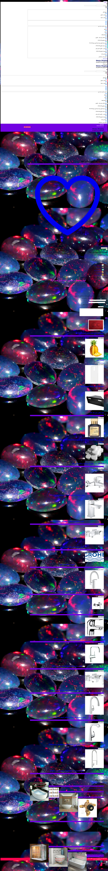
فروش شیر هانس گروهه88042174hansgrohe (95, 257)
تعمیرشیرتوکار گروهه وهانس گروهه (57, 256)
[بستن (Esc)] (103, 863)
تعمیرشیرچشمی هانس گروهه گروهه (45, 256)
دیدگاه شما (105, 316)
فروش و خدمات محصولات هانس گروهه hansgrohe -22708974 (94, 132)
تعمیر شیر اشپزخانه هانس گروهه (65, 255)
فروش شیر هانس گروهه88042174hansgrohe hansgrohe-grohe (75, 257)
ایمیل (106, 302)
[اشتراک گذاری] (104, 863)
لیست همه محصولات (100, 125)
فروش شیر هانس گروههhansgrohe (58, 257)
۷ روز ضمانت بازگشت (98, 265)
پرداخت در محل (99, 268)
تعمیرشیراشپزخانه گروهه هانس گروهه (70, 256)
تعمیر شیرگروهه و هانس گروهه (92, 256)
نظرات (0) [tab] (102, 287)
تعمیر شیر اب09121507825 (76, 255)
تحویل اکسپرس (99, 273)
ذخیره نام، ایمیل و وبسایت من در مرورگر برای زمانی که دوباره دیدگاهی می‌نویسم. (92, 304)
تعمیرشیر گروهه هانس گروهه (81, 256)
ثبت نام (104, 58)
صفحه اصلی (102, 124)
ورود (107, 58)
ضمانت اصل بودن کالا (98, 270)
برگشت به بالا (105, 777)
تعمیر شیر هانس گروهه (35, 255)
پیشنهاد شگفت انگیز (27, 127)
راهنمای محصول (104, 248)
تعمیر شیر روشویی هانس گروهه (44, 255)
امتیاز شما (106, 307)
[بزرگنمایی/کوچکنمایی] (107, 863)
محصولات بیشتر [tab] (101, 288)
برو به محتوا (105, 1)
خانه (107, 132)
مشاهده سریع (100, 364)
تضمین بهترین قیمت (98, 275)
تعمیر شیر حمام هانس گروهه (55, 255)
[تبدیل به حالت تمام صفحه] (105, 863)
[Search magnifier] (106, 7)
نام (107, 300)
